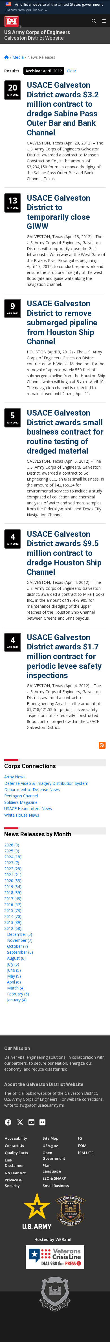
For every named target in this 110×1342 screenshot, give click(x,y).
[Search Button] (92, 21)
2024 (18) (12, 856)
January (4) (17, 1000)
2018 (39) (12, 892)
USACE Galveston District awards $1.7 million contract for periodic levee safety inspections (64, 656)
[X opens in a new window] (20, 1122)
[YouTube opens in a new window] (31, 1122)
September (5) (20, 952)
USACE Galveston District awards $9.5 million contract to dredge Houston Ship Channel (64, 553)
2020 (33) (12, 880)
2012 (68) (12, 928)
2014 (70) (12, 916)
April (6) (14, 982)
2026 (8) (11, 845)
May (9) (14, 976)
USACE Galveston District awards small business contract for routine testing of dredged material (65, 432)
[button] (27, 10)
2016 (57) (12, 904)
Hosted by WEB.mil (52, 1239)
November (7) (19, 940)
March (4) (16, 988)
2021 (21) (12, 874)
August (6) (16, 958)
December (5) (19, 934)
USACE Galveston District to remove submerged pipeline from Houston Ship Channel (62, 322)
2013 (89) (12, 922)
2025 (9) (11, 851)
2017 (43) (12, 898)
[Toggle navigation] (101, 21)
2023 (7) (11, 862)
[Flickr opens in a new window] (42, 1122)
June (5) (14, 970)
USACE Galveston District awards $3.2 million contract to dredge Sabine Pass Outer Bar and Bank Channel (63, 108)
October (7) (17, 946)
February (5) (18, 994)
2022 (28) (12, 868)
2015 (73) (12, 910)
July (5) (13, 964)
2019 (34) (12, 886)
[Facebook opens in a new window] (8, 1122)
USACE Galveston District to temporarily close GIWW (58, 212)
